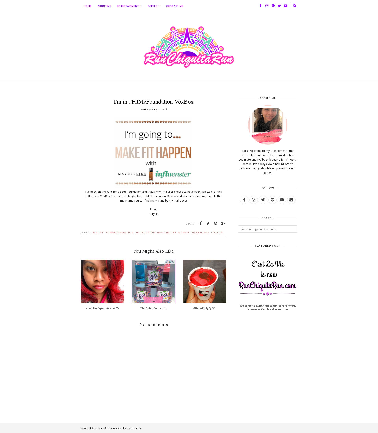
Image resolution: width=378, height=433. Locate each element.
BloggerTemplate (132, 428)
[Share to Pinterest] (215, 223)
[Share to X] (208, 223)
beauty (98, 232)
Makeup (184, 232)
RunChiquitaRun (100, 428)
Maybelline (200, 232)
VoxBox (217, 232)
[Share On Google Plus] (223, 223)
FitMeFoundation (120, 232)
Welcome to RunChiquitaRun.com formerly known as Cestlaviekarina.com (268, 307)
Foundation (145, 232)
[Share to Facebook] (200, 223)
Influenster (166, 232)
